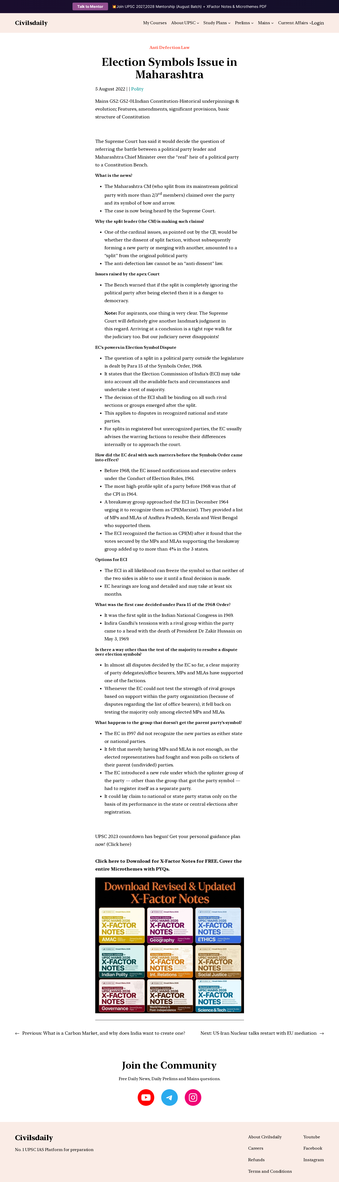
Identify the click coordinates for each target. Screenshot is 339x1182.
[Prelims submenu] (252, 23)
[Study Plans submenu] (229, 23)
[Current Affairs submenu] (310, 23)
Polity (137, 89)
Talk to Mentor (90, 6)
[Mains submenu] (272, 23)
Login (318, 23)
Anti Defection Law (169, 47)
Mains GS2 (106, 101)
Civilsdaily (31, 22)
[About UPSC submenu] (198, 23)
